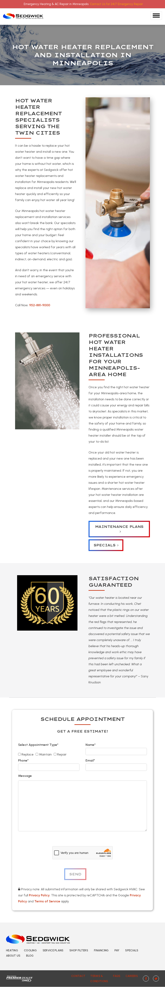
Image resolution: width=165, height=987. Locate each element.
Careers (132, 976)
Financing (101, 950)
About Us (13, 955)
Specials (104, 545)
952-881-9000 (39, 305)
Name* (91, 745)
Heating (12, 950)
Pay (116, 950)
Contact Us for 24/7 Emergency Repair (116, 4)
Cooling (30, 950)
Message (25, 776)
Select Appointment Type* (38, 745)
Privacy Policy (39, 895)
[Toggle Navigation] (156, 15)
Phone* (23, 760)
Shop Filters (78, 950)
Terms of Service (47, 901)
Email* (90, 760)
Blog (30, 955)
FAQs (116, 976)
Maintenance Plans (119, 527)
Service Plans (53, 950)
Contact (78, 976)
